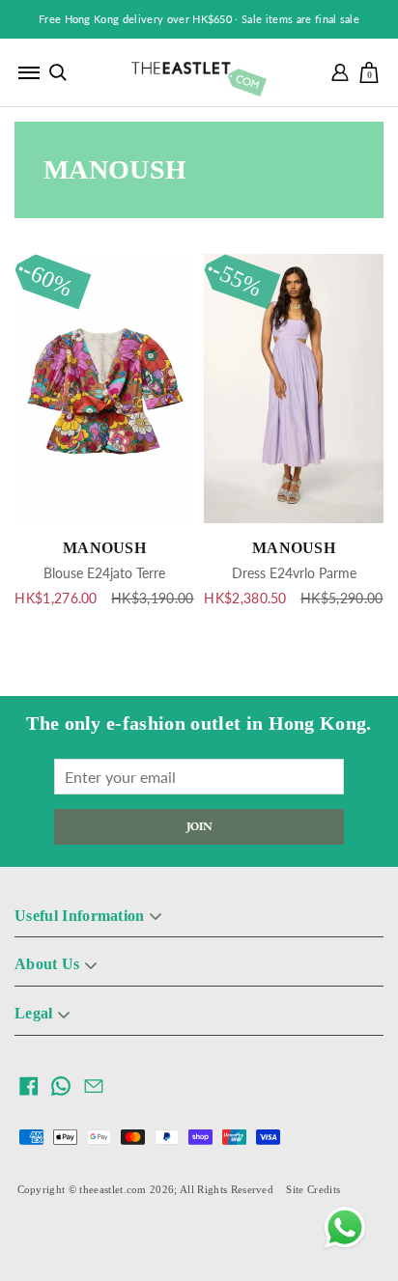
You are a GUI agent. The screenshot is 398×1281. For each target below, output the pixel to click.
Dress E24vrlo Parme (294, 573)
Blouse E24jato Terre (104, 573)
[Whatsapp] (345, 1228)
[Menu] (28, 72)
